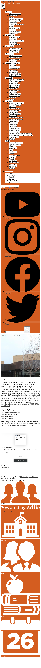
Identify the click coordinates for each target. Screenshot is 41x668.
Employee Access (14, 155)
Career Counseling (14, 67)
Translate (15, 187)
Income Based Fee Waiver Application (21, 135)
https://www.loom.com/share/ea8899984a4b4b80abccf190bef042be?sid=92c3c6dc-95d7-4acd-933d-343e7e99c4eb (20, 424)
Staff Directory (13, 33)
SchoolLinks (13, 166)
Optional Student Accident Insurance (20, 134)
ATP (10, 182)
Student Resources (14, 90)
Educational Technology (16, 41)
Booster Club (13, 61)
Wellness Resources (15, 76)
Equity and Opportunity (16, 24)
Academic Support (14, 37)
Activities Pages (14, 52)
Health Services (14, 68)
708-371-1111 (10, 480)
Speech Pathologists (15, 74)
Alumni (11, 17)
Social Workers (13, 72)
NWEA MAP (13, 164)
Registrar (11, 26)
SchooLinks (12, 107)
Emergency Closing (15, 21)
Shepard (11, 179)
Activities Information (15, 48)
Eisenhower (12, 175)
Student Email (13, 83)
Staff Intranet (13, 148)
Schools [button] (9, 171)
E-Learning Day (14, 87)
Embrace (11, 153)
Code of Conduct (14, 50)
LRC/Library (13, 43)
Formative (12, 159)
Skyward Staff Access (16, 143)
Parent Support (13, 112)
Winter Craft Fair (14, 137)
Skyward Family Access (16, 103)
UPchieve (12, 99)
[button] (8, 12)
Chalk (11, 150)
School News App (14, 28)
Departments (13, 39)
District (11, 173)
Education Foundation (16, 117)
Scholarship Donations (16, 119)
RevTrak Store (13, 123)
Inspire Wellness (14, 162)
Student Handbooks (15, 94)
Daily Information (14, 85)
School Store (13, 125)
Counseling (12, 65)
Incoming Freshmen (15, 110)
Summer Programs (14, 44)
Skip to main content (7, 1)
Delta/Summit (13, 180)
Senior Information (15, 114)
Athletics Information (15, 56)
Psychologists (13, 70)
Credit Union (13, 152)
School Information (15, 14)
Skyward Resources (15, 81)
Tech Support (13, 92)
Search (3, 332)
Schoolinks (12, 97)
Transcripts (12, 30)
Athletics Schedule (14, 59)
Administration (13, 15)
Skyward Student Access (16, 80)
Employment (13, 23)
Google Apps (13, 88)
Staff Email (12, 146)
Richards (11, 177)
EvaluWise (12, 157)
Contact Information (15, 32)
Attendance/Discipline (16, 19)
